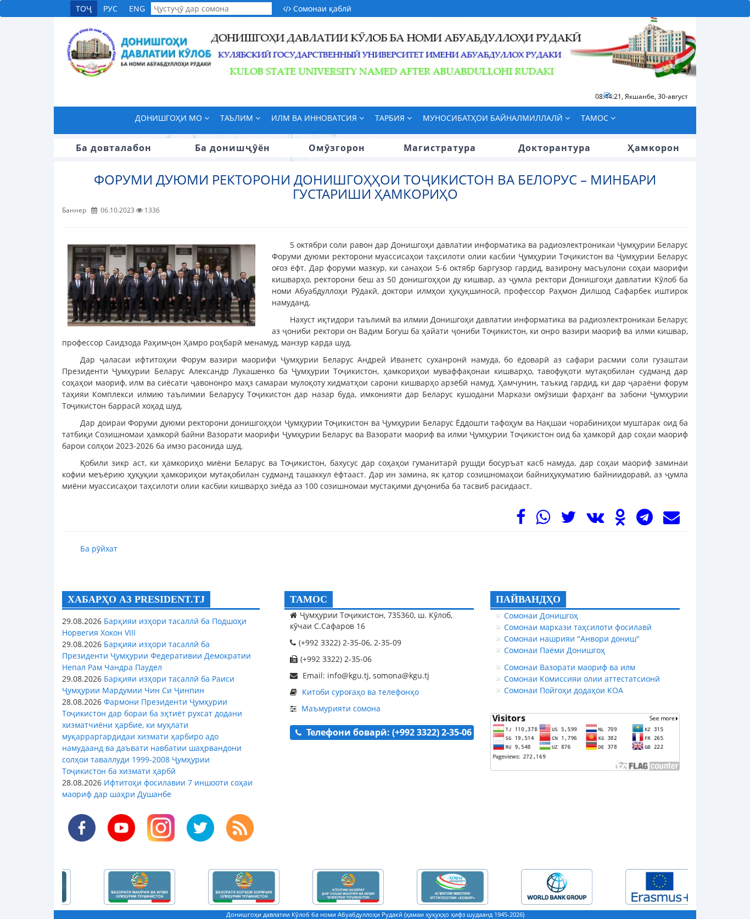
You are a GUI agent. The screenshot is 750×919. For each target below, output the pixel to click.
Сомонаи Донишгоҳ (541, 615)
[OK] (620, 520)
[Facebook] (520, 520)
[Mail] (671, 520)
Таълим (237, 118)
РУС (110, 8)
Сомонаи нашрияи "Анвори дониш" (572, 638)
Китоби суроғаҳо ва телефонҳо (360, 692)
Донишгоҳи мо (169, 118)
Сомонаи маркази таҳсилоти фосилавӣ (578, 627)
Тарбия (391, 118)
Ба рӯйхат (98, 548)
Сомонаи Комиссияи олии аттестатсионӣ (582, 678)
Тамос (596, 118)
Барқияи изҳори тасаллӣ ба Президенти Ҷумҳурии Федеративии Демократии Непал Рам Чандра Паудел (156, 655)
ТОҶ (84, 8)
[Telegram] (644, 520)
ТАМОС (308, 599)
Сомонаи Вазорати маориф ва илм (569, 667)
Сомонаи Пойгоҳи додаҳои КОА (563, 690)
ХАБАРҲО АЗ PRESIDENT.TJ (136, 599)
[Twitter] (568, 520)
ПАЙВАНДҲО (528, 599)
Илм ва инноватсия (315, 118)
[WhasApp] (543, 520)
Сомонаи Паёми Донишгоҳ (554, 650)
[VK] (595, 520)
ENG (137, 8)
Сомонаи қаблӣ (321, 8)
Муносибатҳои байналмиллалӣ (494, 118)
